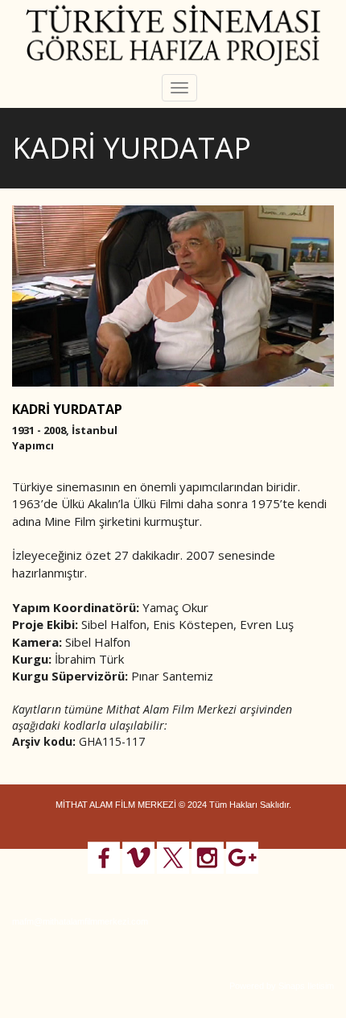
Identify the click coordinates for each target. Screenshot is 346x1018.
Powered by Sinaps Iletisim (281, 986)
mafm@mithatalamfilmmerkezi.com (80, 921)
